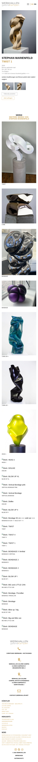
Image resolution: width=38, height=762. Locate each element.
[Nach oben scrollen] (19, 642)
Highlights (6, 716)
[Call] (4, 757)
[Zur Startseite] (10, 4)
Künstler (6, 701)
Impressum (19, 755)
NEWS (4, 732)
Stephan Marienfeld (17, 57)
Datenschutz (19, 758)
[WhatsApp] (11, 757)
